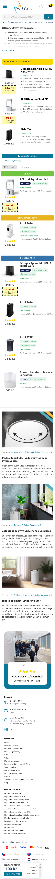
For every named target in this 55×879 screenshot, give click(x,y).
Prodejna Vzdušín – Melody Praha (17, 764)
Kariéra (7, 776)
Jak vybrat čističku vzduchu (14, 830)
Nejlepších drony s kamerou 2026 (17, 812)
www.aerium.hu (17, 859)
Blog (6, 782)
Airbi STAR (26, 337)
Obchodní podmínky (12, 752)
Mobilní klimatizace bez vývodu (16, 818)
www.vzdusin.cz (12, 854)
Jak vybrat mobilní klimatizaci (15, 821)
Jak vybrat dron (10, 827)
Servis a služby (10, 767)
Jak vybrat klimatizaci (12, 793)
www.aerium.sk (38, 854)
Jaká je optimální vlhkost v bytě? (21, 600)
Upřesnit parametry (28, 156)
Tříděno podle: (9, 167)
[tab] (27, 758)
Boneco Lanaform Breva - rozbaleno (36, 374)
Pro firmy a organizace (13, 773)
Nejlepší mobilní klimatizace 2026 (17, 806)
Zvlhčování (29, 452)
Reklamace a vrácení (12, 755)
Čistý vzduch (19, 452)
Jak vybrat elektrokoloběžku (15, 833)
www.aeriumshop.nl (39, 859)
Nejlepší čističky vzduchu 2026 (16, 802)
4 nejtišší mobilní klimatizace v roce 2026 (20, 809)
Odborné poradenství (43, 452)
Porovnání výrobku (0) (12, 160)
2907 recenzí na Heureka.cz (27, 680)
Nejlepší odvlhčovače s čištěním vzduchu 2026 (22, 815)
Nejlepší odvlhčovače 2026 (14, 796)
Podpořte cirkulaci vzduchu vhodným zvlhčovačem (24, 459)
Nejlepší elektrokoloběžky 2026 (16, 799)
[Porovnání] (41, 8)
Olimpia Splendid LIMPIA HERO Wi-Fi (36, 70)
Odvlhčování (19, 595)
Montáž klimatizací (11, 761)
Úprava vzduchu (14, 22)
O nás (6, 742)
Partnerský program (12, 770)
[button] (50, 6)
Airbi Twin (26, 129)
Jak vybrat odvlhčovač (12, 824)
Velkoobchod (9, 758)
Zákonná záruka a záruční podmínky (18, 779)
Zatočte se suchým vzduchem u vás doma (26, 530)
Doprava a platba (11, 745)
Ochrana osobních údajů (13, 748)
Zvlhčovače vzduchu (31, 22)
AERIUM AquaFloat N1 (34, 99)
